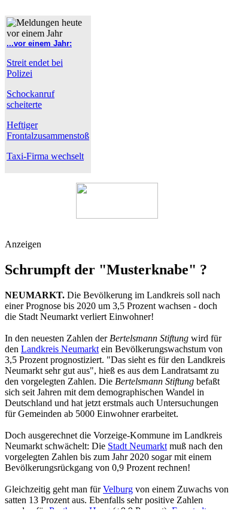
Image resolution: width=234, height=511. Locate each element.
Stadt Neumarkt (137, 446)
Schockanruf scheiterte (30, 99)
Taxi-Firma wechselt (45, 156)
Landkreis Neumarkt (60, 349)
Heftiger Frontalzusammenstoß (48, 130)
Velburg (118, 489)
